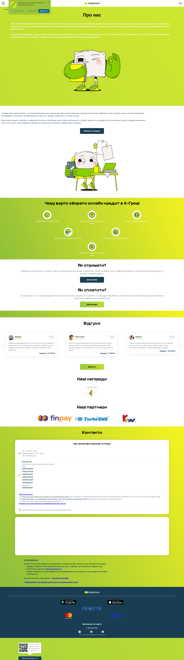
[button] (181, 346)
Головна (6, 9)
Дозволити (44, 11)
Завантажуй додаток (28, 658)
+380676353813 (27, 474)
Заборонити (32, 11)
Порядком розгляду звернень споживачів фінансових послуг (42, 503)
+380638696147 (27, 482)
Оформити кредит (92, 131)
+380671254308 (27, 469)
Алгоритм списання (60, 578)
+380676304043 (27, 477)
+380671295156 (27, 471)
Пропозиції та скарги (92, 624)
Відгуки (92, 367)
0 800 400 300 (27, 462)
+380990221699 (27, 480)
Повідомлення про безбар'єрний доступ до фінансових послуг (51, 582)
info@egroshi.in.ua (26, 494)
